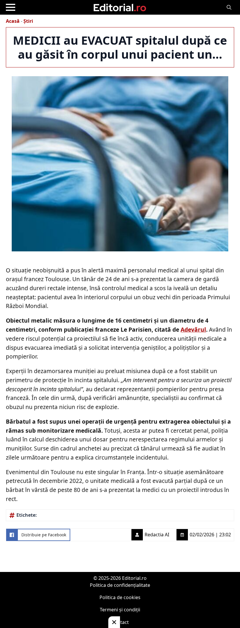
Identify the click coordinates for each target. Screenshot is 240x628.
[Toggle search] (229, 7)
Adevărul (193, 329)
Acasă (13, 21)
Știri (28, 21)
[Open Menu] (10, 7)
